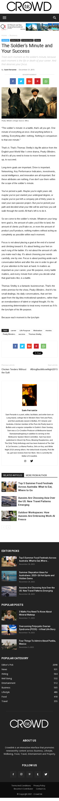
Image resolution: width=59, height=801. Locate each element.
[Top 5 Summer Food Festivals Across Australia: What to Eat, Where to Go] (9, 487)
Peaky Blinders (9, 334)
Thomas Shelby (34, 334)
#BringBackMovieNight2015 (43, 369)
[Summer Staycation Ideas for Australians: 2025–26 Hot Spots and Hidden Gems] (9, 576)
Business (13, 35)
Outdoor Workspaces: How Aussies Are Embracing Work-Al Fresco (36, 516)
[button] (55, 18)
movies (49, 330)
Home (4, 35)
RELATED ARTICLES (12, 475)
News (4, 669)
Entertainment (27, 40)
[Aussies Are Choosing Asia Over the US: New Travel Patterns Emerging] (9, 501)
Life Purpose (25, 330)
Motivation (37, 330)
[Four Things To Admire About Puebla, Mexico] (9, 644)
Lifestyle (6, 692)
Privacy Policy (39, 785)
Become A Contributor (23, 788)
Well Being (7, 678)
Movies (37, 40)
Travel (5, 701)
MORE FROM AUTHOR (36, 475)
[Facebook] (13, 774)
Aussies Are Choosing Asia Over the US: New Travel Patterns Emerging (36, 501)
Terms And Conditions (21, 785)
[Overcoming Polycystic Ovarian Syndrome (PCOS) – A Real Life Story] (9, 630)
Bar (3, 490)
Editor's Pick (15, 40)
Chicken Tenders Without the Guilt (14, 371)
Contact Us (40, 788)
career (13, 330)
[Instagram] (26, 461)
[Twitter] (32, 461)
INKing (5, 673)
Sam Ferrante (10, 69)
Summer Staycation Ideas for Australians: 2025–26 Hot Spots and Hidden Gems (36, 575)
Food (4, 696)
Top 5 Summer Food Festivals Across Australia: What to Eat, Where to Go (35, 487)
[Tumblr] (38, 774)
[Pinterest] (29, 774)
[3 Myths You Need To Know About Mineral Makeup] (9, 615)
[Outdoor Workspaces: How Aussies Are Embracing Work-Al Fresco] (9, 516)
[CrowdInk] (29, 7)
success (21, 334)
